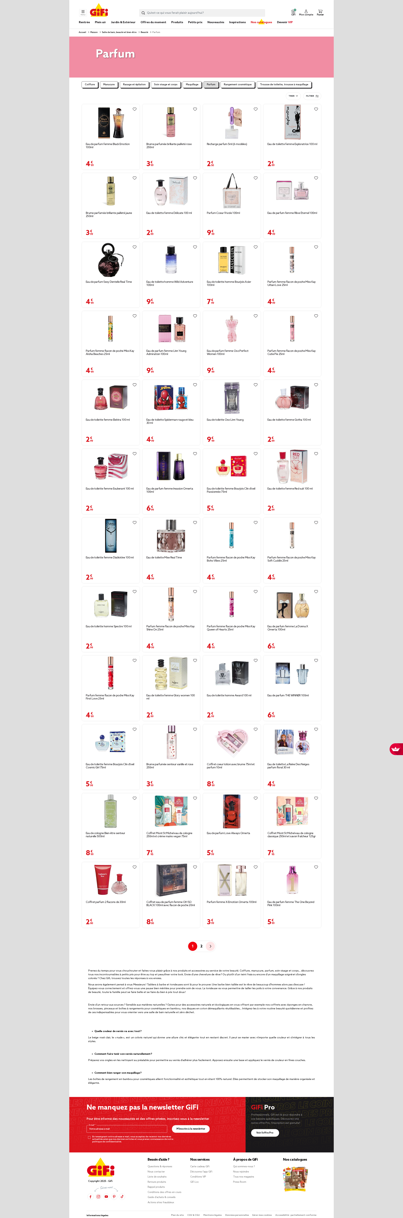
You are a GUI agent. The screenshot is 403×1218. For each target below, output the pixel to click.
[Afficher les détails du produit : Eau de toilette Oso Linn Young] (232, 397)
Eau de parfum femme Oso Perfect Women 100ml (227, 352)
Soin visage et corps (165, 84)
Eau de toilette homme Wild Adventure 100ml (169, 283)
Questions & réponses (160, 1166)
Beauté (144, 32)
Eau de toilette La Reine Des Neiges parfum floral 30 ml (288, 766)
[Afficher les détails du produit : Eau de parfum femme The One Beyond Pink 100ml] (292, 880)
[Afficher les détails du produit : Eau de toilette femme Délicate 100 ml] (171, 191)
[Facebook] (90, 1196)
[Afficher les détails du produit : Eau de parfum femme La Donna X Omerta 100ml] (292, 604)
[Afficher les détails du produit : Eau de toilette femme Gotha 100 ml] (292, 397)
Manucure (109, 84)
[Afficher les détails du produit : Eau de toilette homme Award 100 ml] (232, 673)
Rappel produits (156, 1187)
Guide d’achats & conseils (162, 1197)
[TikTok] (122, 1196)
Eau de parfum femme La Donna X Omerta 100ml (287, 628)
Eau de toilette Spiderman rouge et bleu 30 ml (169, 421)
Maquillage (192, 84)
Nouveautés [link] (215, 22)
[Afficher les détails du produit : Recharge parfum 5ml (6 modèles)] (232, 122)
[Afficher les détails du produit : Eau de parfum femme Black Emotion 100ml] (110, 122)
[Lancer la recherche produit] (143, 12)
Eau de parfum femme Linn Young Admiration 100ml (166, 352)
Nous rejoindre (241, 1171)
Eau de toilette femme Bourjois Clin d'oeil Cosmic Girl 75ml (110, 766)
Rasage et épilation (134, 84)
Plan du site (177, 1215)
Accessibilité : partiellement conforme (295, 1215)
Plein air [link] (100, 22)
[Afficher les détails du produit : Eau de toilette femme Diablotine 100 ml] (110, 535)
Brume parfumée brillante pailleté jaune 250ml (109, 215)
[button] (293, 12)
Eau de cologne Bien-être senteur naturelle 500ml (105, 835)
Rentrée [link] (84, 22)
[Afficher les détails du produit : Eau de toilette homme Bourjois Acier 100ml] (232, 260)
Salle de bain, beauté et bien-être (118, 32)
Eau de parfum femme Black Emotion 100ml (108, 146)
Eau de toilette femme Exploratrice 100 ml (292, 144)
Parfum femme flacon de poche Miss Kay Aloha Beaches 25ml (110, 352)
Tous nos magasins (243, 1176)
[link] (177, 27)
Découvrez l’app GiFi (201, 1171)
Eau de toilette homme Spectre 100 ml (108, 626)
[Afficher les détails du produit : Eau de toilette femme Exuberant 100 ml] (110, 466)
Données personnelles (237, 1215)
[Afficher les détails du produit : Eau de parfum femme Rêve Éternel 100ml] (292, 191)
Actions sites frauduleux (161, 1202)
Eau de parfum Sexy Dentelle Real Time (109, 282)
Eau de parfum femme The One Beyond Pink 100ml (290, 904)
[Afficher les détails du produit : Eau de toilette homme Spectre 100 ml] (110, 604)
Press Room (239, 1182)
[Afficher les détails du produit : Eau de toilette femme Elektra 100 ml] (110, 397)
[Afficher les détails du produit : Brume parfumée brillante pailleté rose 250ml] (171, 122)
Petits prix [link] (195, 22)
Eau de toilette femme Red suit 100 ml (290, 488)
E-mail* (92, 1125)
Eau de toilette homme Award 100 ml (229, 695)
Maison (94, 32)
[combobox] (202, 13)
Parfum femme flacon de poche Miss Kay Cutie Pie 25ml (291, 352)
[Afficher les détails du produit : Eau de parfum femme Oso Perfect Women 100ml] (232, 329)
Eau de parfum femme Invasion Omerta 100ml (169, 490)
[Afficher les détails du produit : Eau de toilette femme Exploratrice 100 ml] (292, 122)
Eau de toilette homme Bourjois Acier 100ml (229, 283)
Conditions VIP (198, 1176)
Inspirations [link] (237, 22)
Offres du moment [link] (153, 22)
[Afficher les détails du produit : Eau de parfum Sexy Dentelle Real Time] (110, 260)
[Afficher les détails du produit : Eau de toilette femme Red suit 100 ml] (292, 466)
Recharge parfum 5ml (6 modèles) (227, 144)
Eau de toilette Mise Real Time (164, 557)
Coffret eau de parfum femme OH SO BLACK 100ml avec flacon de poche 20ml (170, 904)
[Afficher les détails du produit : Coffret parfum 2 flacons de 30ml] (110, 880)
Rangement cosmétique (238, 84)
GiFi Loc (194, 1182)
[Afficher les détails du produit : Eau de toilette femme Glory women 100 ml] (171, 673)
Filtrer (310, 96)
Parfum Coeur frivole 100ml (223, 213)
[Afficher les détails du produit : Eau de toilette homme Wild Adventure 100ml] (171, 260)
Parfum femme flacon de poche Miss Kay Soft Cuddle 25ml (291, 559)
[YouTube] (106, 1196)
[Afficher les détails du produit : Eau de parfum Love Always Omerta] (232, 811)
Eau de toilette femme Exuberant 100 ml (109, 488)
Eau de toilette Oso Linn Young (225, 419)
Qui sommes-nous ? (244, 1166)
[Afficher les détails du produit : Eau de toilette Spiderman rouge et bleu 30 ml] (171, 397)
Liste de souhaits (157, 1176)
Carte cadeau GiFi (200, 1166)
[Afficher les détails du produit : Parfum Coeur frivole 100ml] (232, 191)
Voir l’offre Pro (265, 1132)
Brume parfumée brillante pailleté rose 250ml (169, 146)
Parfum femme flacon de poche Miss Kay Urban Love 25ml (291, 283)
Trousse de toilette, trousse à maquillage (284, 84)
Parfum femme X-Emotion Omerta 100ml (231, 902)
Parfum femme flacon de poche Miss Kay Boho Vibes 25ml (231, 559)
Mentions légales (212, 1215)
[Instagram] (98, 1196)
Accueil (82, 32)
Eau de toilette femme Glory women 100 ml (170, 697)
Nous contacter (156, 1171)
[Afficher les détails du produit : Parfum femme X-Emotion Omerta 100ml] (232, 880)
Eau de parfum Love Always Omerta (228, 833)
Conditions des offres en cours (164, 1192)
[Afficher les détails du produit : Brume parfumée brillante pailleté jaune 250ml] (110, 191)
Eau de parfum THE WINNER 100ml (288, 695)
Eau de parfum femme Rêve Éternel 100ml (292, 213)
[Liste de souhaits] (134, 109)
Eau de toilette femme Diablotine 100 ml (110, 557)
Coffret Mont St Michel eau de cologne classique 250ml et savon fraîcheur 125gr (291, 835)
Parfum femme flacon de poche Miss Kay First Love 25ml (110, 697)
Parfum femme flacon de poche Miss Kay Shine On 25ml (170, 628)
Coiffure (90, 84)
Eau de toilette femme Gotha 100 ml (289, 419)
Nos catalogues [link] (261, 22)
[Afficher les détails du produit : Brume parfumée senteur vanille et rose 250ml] (171, 742)
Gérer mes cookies (262, 1215)
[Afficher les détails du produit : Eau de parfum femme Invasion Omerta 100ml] (171, 466)
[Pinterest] (114, 1196)
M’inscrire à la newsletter (190, 1128)
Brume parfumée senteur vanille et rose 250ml (169, 766)
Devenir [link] (285, 22)
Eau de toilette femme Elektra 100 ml (108, 419)
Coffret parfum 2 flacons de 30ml (106, 902)
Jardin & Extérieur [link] (123, 22)
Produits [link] (177, 22)
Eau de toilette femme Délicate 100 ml (169, 213)
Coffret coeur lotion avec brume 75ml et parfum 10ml (231, 766)
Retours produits (157, 1182)
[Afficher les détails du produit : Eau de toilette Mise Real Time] (171, 535)
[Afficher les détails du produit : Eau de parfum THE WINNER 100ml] (292, 673)
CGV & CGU (193, 1215)
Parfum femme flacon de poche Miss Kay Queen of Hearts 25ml (231, 628)
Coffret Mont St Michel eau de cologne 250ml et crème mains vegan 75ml (169, 835)
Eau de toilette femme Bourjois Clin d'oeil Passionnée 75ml (231, 490)
